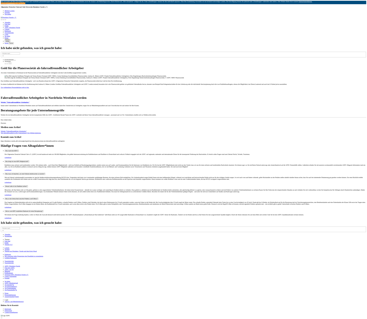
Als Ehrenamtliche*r (11, 286)
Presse (6, 38)
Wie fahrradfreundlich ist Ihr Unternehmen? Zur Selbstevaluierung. (21, 133)
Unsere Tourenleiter (11, 276)
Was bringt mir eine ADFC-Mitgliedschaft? (16, 161)
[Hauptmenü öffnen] (5, 19)
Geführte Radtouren (11, 258)
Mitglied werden (10, 11)
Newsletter (8, 14)
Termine (7, 249)
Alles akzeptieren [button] (20, 3)
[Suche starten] (3, 230)
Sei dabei (7, 36)
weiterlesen (8, 157)
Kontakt (7, 278)
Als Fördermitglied (10, 288)
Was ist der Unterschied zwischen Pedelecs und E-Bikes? (21, 198)
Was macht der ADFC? (11, 150)
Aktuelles (7, 22)
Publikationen (9, 273)
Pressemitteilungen (10, 295)
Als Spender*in (9, 285)
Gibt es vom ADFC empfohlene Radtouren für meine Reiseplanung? (24, 211)
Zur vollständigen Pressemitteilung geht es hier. (15, 87)
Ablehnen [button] (4, 3)
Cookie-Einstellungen (11, 312)
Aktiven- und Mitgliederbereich (14, 301)
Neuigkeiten (8, 236)
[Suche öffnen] (3, 19)
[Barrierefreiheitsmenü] (1, 19)
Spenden (7, 12)
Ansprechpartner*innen (12, 296)
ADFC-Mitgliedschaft (11, 283)
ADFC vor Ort (9, 269)
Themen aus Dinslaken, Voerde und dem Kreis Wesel (21, 251)
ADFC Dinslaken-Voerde (12, 27)
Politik (7, 26)
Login (6, 34)
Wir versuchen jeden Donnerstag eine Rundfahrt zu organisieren (24, 256)
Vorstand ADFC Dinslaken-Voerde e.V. (16, 275)
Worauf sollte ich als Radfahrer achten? (16, 186)
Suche (7, 43)
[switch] (15, 60)
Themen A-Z (8, 244)
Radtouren (8, 31)
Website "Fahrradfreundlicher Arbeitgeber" (15, 102)
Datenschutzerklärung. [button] (305, 1)
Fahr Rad (7, 24)
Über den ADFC (10, 268)
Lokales (7, 29)
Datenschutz (8, 310)
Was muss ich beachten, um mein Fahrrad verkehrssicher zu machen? (25, 174)
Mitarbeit (7, 271)
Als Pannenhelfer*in (11, 290)
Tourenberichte (9, 33)
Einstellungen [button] (11, 3)
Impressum (8, 309)
